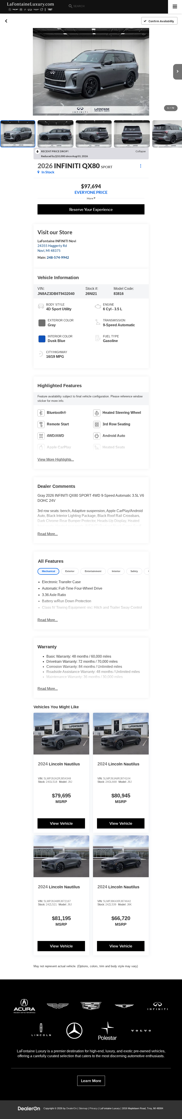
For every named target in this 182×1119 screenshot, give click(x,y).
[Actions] (140, 166)
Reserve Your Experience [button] (91, 209)
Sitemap (83, 1108)
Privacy (93, 1108)
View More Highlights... (56, 459)
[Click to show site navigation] (175, 7)
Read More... (48, 534)
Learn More (91, 1080)
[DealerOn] (29, 1108)
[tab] (48, 571)
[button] (6, 21)
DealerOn (71, 1108)
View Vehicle (61, 823)
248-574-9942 (58, 257)
